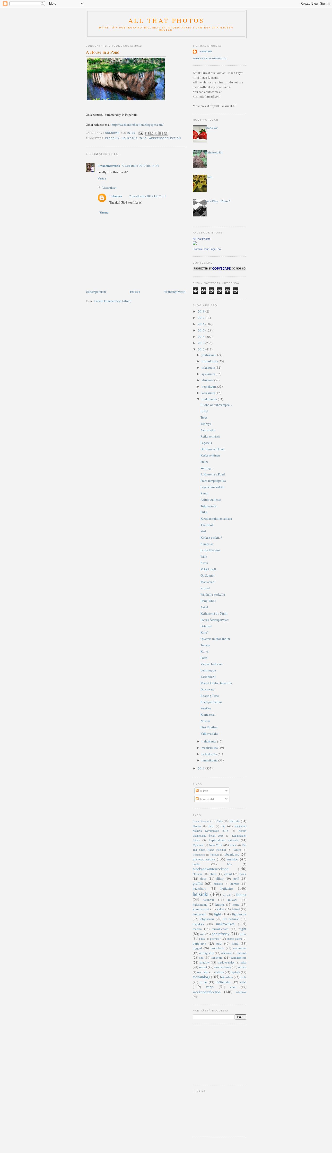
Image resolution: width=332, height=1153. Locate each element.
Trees (204, 417)
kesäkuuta (209, 393)
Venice (237, 849)
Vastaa (101, 178)
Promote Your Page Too (207, 249)
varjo (210, 986)
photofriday (220, 933)
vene (233, 987)
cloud (228, 874)
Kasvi (204, 563)
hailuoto (218, 883)
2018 (201, 311)
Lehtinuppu (208, 670)
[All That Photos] (195, 244)
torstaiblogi (201, 976)
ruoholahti (217, 948)
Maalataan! (208, 582)
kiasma (220, 904)
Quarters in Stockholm (215, 638)
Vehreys (206, 423)
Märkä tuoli (208, 569)
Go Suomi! (208, 575)
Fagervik (206, 442)
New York (215, 845)
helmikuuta (210, 754)
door (203, 878)
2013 (201, 343)
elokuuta (208, 380)
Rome (233, 845)
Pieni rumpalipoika (213, 480)
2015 (201, 330)
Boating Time (210, 695)
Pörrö (204, 657)
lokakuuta (209, 367)
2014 (201, 336)
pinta (202, 938)
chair (213, 874)
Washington (199, 854)
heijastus (129, 138)
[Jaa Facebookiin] (160, 133)
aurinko (232, 859)
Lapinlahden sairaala (223, 840)
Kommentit (206, 799)
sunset (203, 967)
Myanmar (198, 845)
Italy (211, 826)
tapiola (235, 972)
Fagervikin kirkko (212, 487)
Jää (223, 826)
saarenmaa (239, 948)
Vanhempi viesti (174, 291)
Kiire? (205, 632)
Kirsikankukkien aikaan (216, 518)
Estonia (235, 821)
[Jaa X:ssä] (156, 133)
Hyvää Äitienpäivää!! (215, 619)
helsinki (201, 894)
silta (243, 962)
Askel (204, 607)
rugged (197, 948)
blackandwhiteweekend (210, 868)
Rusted (205, 588)
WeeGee (206, 708)
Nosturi (205, 721)
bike (229, 864)
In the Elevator (210, 550)
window (241, 992)
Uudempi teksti (96, 291)
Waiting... (207, 468)
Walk (204, 556)
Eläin (208, 177)
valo (243, 981)
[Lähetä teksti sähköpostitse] (140, 133)
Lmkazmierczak (108, 165)
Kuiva (205, 651)
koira (236, 904)
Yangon (214, 854)
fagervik (112, 138)
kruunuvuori (201, 909)
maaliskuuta (210, 747)
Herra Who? (208, 601)
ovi (202, 934)
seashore (217, 957)
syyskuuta (209, 374)
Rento (205, 493)
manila (197, 929)
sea (201, 957)
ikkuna (241, 894)
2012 (201, 349)
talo (143, 138)
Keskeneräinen (210, 455)
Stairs (204, 461)
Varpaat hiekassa (211, 664)
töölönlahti (223, 982)
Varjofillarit (208, 676)
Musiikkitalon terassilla (216, 683)
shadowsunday (226, 962)
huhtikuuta (209, 741)
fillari (219, 878)
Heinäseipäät (213, 152)
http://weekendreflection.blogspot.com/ (138, 124)
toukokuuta (210, 399)
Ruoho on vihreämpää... (216, 404)
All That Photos (166, 20)
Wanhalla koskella (213, 594)
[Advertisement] (217, 1054)
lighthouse (239, 914)
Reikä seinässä (210, 436)
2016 (201, 324)
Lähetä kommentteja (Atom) (112, 301)
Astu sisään (208, 430)
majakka (198, 924)
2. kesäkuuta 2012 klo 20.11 (148, 196)
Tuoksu (205, 645)
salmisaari (226, 953)
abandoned (232, 854)
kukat (220, 909)
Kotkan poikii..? (211, 537)
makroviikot (225, 923)
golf (236, 878)
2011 (201, 768)
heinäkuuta (209, 386)
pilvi (243, 934)
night (242, 928)
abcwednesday (204, 859)
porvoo (214, 938)
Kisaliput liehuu (211, 702)
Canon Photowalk (202, 821)
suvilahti (203, 972)
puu (218, 943)
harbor (234, 883)
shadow (205, 962)
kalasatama (200, 904)
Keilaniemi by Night (214, 613)
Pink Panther (209, 727)
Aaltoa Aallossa (211, 499)
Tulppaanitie (209, 506)
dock (243, 874)
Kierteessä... (208, 714)
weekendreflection (165, 138)
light (217, 914)
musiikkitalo (220, 929)
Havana (197, 826)
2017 (201, 317)
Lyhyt (204, 411)
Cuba (220, 821)
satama (241, 953)
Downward (208, 689)
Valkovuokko (209, 733)
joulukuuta (209, 355)
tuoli (243, 977)
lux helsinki (231, 919)
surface (242, 967)
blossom (197, 874)
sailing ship (206, 953)
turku (203, 982)
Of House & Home (212, 449)
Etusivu (135, 291)
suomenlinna (222, 967)
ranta (235, 943)
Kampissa (207, 544)
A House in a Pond (213, 474)
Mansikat (211, 127)
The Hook (207, 525)
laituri (236, 909)
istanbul (208, 899)
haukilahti (199, 888)
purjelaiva (199, 943)
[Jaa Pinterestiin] (165, 133)
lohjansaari (207, 919)
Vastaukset (109, 187)
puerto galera (234, 938)
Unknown (115, 196)
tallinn (219, 972)
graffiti (198, 883)
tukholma (226, 977)
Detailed (206, 626)
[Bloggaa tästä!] (151, 133)
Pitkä (204, 512)
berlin (197, 864)
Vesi (203, 531)
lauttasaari (199, 914)
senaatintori (238, 957)
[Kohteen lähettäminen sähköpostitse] (147, 133)
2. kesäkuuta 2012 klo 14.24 (140, 165)
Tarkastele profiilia (210, 58)
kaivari (232, 899)
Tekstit (203, 790)
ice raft (226, 895)
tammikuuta (210, 760)
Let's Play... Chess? (217, 201)
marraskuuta (210, 361)
